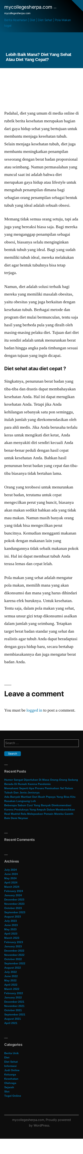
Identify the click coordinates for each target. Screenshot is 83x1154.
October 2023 (13, 908)
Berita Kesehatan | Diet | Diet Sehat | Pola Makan (37, 20)
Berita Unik (11, 1053)
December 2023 (14, 899)
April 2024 (10, 882)
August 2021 (12, 1018)
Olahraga (10, 1083)
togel (7, 25)
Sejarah (9, 1087)
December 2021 (14, 1001)
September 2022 (14, 963)
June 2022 (11, 976)
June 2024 (11, 874)
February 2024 (13, 891)
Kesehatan (11, 1078)
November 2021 (14, 1006)
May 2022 (10, 980)
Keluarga (10, 1074)
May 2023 (10, 929)
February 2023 (13, 942)
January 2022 (13, 997)
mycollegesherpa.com (28, 7)
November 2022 (14, 954)
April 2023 (10, 933)
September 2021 (14, 1014)
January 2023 (13, 946)
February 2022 (13, 993)
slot (6, 1091)
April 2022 (10, 984)
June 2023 (11, 925)
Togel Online (12, 1095)
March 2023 (11, 937)
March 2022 (11, 988)
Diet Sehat (11, 1061)
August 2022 (12, 967)
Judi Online (11, 1070)
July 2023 (10, 920)
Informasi (10, 1065)
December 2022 (14, 950)
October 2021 (13, 1010)
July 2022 (10, 971)
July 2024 (10, 869)
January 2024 (13, 895)
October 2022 (13, 959)
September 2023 (14, 912)
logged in (34, 710)
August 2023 (12, 916)
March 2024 (11, 886)
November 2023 (14, 903)
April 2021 (10, 1023)
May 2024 (10, 878)
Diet (6, 1057)
